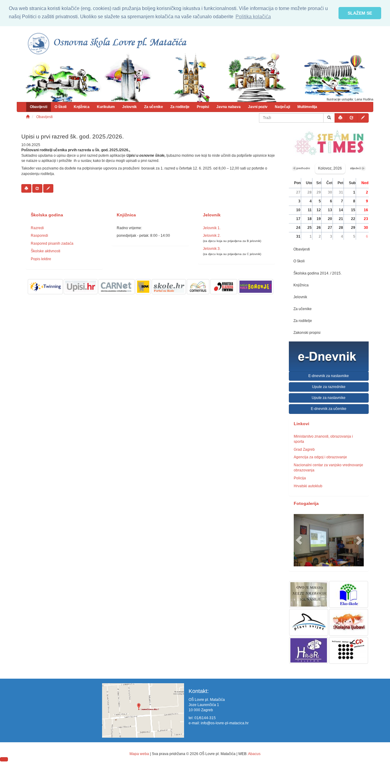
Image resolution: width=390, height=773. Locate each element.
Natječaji (282, 107)
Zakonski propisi (307, 333)
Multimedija (307, 107)
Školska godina (47, 215)
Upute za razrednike (329, 387)
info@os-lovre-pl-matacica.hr (225, 723)
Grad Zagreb (304, 449)
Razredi (37, 228)
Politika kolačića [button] (253, 16)
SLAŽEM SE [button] (360, 13)
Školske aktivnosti (45, 251)
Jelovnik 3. (212, 249)
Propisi (203, 107)
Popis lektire (41, 259)
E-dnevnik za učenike (328, 409)
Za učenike (153, 107)
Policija (300, 478)
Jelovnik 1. (212, 228)
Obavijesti (38, 107)
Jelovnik (129, 107)
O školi (60, 107)
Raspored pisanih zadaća (52, 243)
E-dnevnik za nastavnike (328, 376)
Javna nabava (228, 107)
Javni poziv (258, 107)
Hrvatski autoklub (308, 486)
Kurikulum (106, 107)
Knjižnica (82, 107)
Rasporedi (39, 235)
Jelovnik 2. (212, 235)
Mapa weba (139, 754)
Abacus (254, 754)
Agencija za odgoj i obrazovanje (320, 457)
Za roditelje (180, 107)
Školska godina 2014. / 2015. (317, 273)
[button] (299, 540)
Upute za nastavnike (329, 398)
